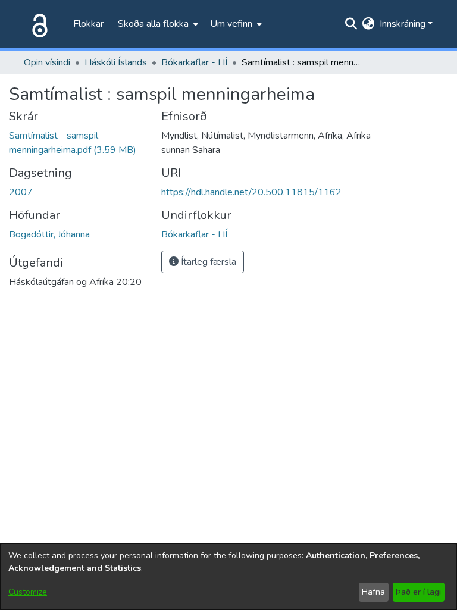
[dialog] (228, 576)
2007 (21, 192)
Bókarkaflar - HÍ (194, 62)
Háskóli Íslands (115, 62)
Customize (27, 592)
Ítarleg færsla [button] (207, 261)
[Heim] (37, 24)
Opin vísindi (47, 62)
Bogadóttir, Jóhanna (49, 234)
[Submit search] (351, 24)
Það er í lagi (418, 592)
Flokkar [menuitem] (88, 23)
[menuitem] (156, 24)
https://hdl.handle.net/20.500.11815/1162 (251, 192)
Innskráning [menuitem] (402, 23)
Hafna (373, 592)
